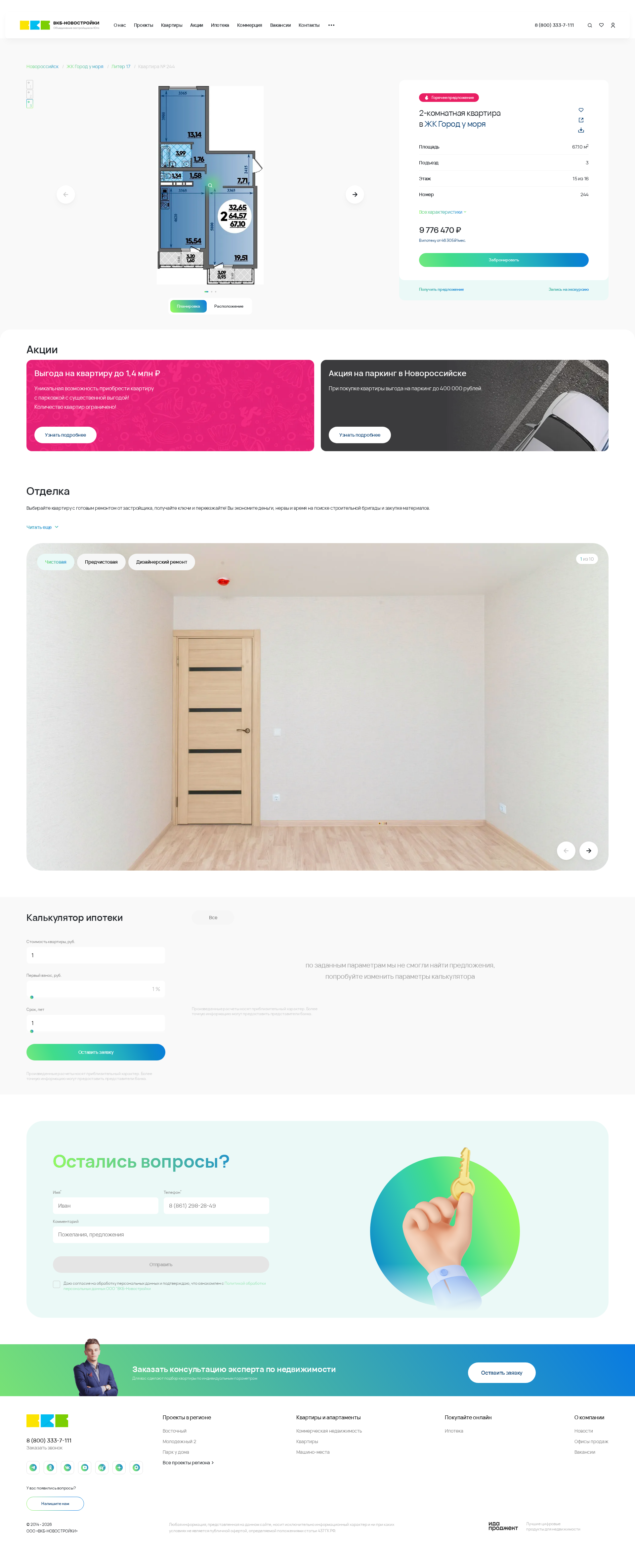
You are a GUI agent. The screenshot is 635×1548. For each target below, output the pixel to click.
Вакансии (280, 25)
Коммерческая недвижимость (329, 1431)
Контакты (309, 25)
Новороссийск (43, 66)
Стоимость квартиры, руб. (50, 941)
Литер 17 (121, 66)
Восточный (175, 1431)
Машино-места (313, 1452)
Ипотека (220, 25)
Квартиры (172, 25)
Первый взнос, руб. (44, 975)
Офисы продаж (591, 1441)
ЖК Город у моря (85, 66)
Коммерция (249, 25)
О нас (120, 25)
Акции (196, 25)
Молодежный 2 (179, 1441)
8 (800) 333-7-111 (554, 25)
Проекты (143, 25)
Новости (583, 1431)
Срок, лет (35, 1009)
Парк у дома (176, 1452)
